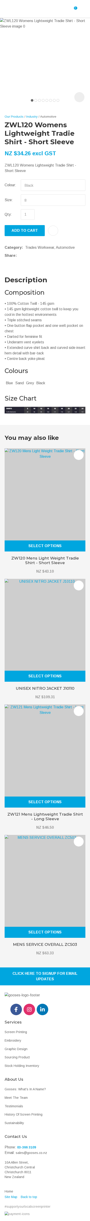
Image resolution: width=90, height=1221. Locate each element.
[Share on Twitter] (25, 255)
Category (13, 247)
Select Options (45, 546)
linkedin (42, 1009)
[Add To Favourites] (53, 231)
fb (16, 1009)
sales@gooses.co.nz (31, 1153)
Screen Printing (16, 1032)
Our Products (14, 116)
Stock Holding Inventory (22, 1066)
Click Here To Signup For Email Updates (45, 976)
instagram (29, 1009)
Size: (9, 200)
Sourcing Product (17, 1057)
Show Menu (17, 8)
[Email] (33, 255)
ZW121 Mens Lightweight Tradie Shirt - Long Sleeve (45, 816)
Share (10, 255)
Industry (32, 116)
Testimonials (14, 1106)
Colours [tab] (16, 371)
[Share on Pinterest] (40, 255)
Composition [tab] (25, 292)
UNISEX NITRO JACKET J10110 (45, 688)
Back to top (29, 1197)
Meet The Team (16, 1097)
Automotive (48, 116)
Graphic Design (16, 1049)
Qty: (8, 214)
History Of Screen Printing (23, 1114)
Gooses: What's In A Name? (25, 1089)
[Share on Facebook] (20, 255)
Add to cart (25, 230)
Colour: (10, 185)
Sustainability (14, 1123)
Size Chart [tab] (20, 398)
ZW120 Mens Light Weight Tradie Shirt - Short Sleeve (45, 560)
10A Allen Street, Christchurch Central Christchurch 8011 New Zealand (20, 1170)
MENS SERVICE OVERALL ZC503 (45, 944)
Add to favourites (79, 455)
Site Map (11, 1197)
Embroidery (13, 1040)
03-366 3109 (26, 1147)
